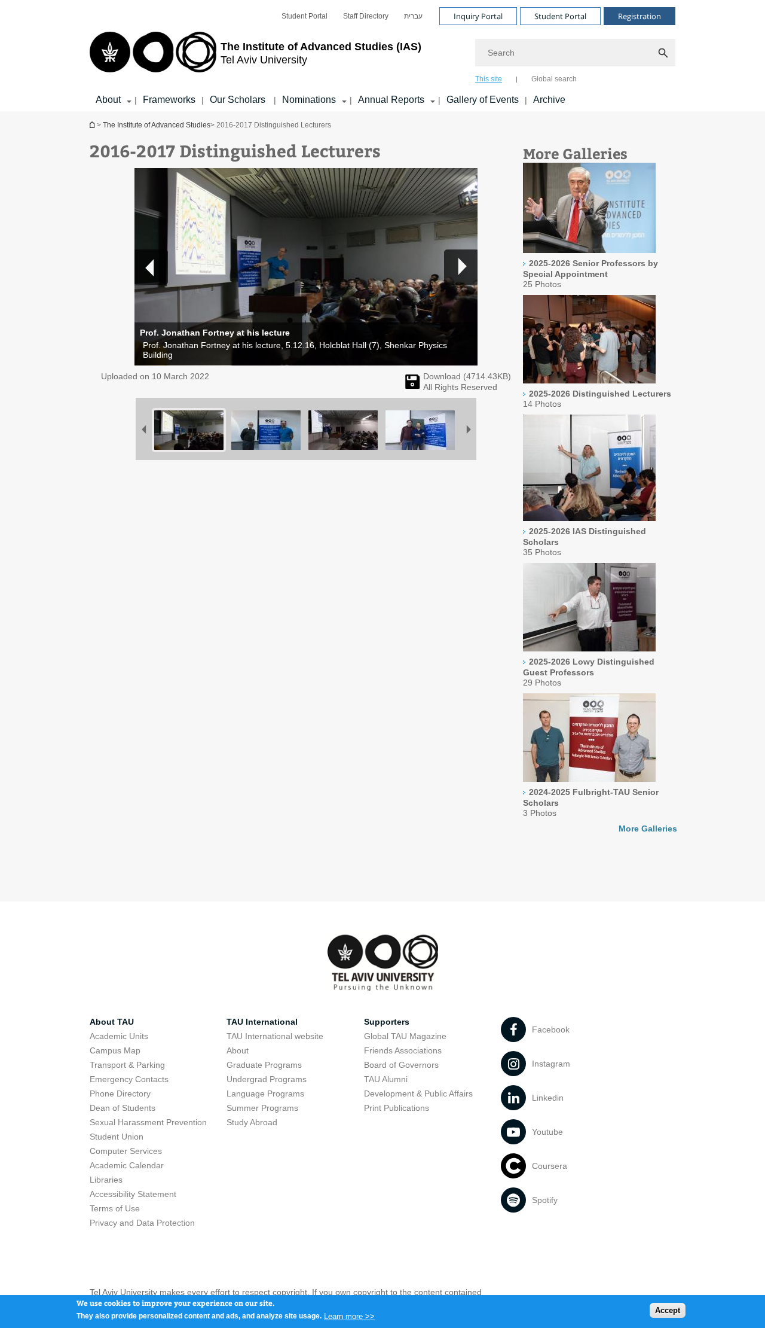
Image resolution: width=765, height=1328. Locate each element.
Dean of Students (122, 1108)
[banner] (382, 55)
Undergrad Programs (267, 1079)
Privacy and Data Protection (142, 1223)
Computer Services (126, 1151)
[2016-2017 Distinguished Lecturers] (412, 386)
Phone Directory (120, 1093)
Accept (667, 1310)
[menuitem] (304, 16)
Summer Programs (262, 1108)
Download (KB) (467, 376)
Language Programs (265, 1093)
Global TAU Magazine (405, 1036)
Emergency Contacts (129, 1079)
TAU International (262, 1022)
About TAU (112, 1022)
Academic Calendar (127, 1165)
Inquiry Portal (478, 16)
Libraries (106, 1179)
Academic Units (119, 1036)
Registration (639, 16)
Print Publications (396, 1108)
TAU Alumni (386, 1079)
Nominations (309, 100)
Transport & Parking (127, 1065)
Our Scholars (239, 100)
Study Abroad (252, 1122)
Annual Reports (391, 100)
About (108, 100)
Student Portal (304, 16)
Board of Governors (401, 1065)
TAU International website (275, 1036)
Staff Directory (365, 16)
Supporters (386, 1022)
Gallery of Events (482, 100)
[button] (461, 267)
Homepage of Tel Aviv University (93, 124)
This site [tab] (488, 79)
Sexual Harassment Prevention (148, 1122)
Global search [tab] (554, 79)
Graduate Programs (264, 1065)
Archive (549, 100)
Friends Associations (403, 1050)
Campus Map (115, 1050)
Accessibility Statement (133, 1194)
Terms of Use (115, 1208)
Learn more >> (349, 1315)
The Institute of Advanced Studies (156, 125)
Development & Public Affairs (418, 1093)
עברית (413, 16)
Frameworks (169, 100)
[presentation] (589, 250)
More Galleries (648, 828)
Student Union (116, 1136)
